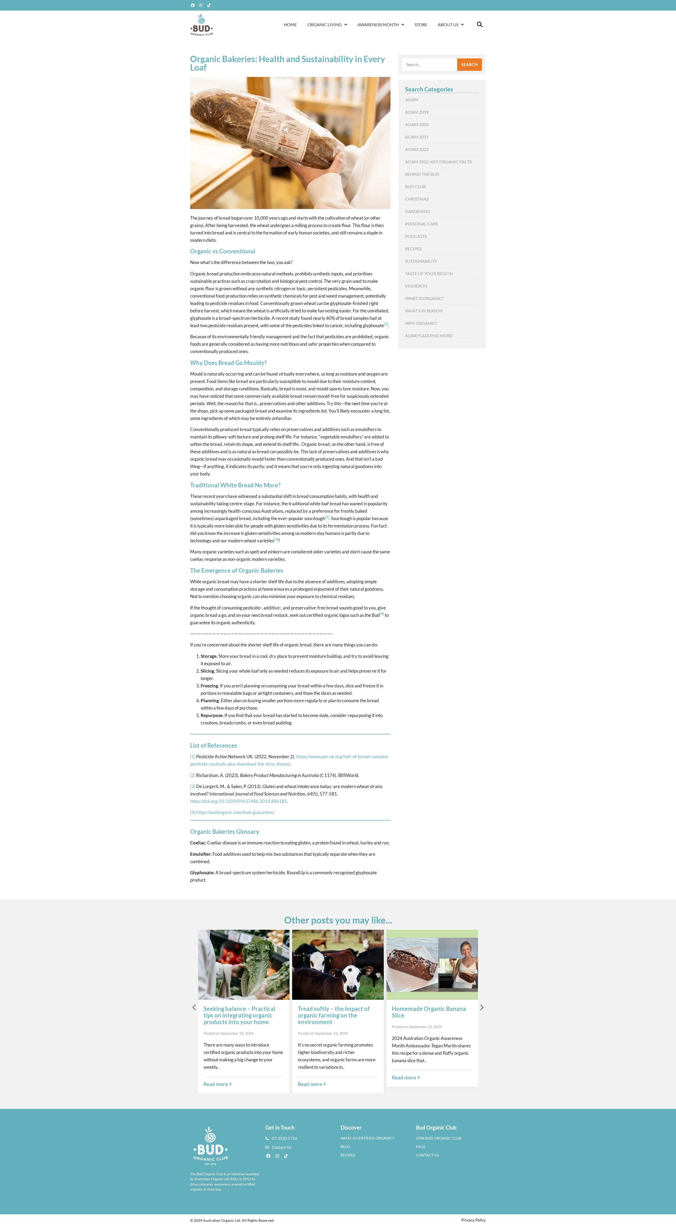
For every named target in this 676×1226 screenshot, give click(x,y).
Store (421, 24)
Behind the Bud (422, 174)
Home (290, 24)
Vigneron (416, 285)
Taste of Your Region (429, 273)
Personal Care (421, 223)
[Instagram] (201, 5)
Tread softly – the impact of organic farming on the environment (334, 1015)
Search (469, 64)
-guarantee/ (262, 812)
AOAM (411, 99)
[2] (192, 775)
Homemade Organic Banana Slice (429, 1012)
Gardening (417, 211)
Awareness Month (378, 24)
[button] (479, 24)
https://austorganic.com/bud (223, 812)
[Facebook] (192, 5)
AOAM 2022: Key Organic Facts (438, 161)
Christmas (417, 198)
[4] (192, 812)
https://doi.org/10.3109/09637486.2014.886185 (238, 801)
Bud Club (415, 186)
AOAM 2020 (417, 124)
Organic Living (324, 24)
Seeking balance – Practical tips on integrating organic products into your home (239, 1015)
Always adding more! (429, 335)
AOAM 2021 (417, 136)
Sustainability (421, 260)
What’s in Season (424, 310)
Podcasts (416, 236)
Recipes (413, 248)
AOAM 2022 (417, 149)
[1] (192, 756)
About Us (448, 24)
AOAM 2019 (417, 111)
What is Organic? (424, 298)
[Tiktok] (209, 5)
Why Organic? (421, 323)
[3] (192, 786)
